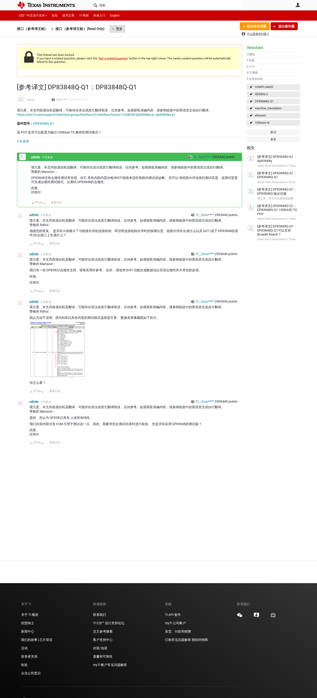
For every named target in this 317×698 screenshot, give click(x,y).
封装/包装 (100, 648)
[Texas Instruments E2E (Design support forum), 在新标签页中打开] (256, 617)
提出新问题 (286, 26)
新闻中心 (27, 631)
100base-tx (262, 122)
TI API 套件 (173, 615)
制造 (24, 665)
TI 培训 (84, 15)
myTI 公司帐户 (175, 623)
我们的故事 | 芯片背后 (36, 640)
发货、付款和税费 (178, 631)
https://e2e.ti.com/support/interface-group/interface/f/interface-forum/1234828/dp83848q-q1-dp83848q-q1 (96, 114)
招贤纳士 (27, 623)
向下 (44, 204)
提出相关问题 (256, 26)
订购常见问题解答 (178, 640)
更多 (119, 29)
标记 (273, 132)
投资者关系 (29, 656)
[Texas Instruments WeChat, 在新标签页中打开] (240, 617)
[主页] (49, 5)
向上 (33, 204)
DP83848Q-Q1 (264, 101)
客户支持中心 (103, 640)
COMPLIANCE (264, 87)
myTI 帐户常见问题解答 (110, 665)
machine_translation (268, 108)
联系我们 (99, 615)
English (115, 15)
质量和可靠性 (103, 656)
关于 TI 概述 (29, 615)
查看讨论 (56, 202)
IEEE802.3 (261, 94)
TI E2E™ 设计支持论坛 (108, 623)
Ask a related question (113, 58)
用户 (297, 5)
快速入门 (99, 15)
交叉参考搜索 (103, 631)
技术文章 (68, 15)
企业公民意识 (31, 673)
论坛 (55, 15)
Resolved (255, 47)
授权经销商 (200, 640)
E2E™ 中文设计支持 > (33, 15)
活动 (24, 648)
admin (30, 99)
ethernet (260, 115)
